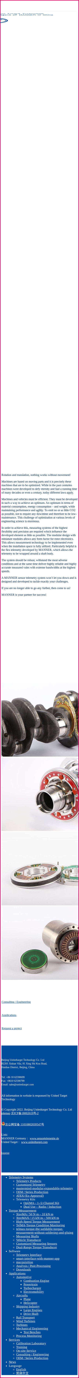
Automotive (24, 1277)
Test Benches (32, 1332)
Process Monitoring (29, 1336)
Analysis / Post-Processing (33, 1266)
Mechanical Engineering (32, 1328)
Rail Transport (25, 1317)
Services (14, 1339)
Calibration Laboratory (31, 1343)
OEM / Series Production (32, 1192)
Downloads (23, 1269)
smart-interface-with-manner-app (38, 1258)
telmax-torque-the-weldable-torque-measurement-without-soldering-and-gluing (44, 1230)
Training (21, 1347)
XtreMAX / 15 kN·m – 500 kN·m (37, 1218)
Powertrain (31, 1284)
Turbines (22, 1325)
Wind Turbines (25, 1321)
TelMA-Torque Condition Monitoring (40, 1225)
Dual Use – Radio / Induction (42, 1206)
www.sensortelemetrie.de (44, 1138)
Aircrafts (22, 1295)
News (12, 1362)
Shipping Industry (28, 1306)
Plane (27, 1299)
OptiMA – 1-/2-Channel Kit (41, 1203)
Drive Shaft (31, 1314)
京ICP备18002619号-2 (25, 1113)
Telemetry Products (28, 1181)
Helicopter (30, 1303)
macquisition (24, 1262)
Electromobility (34, 1292)
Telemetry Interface (29, 1255)
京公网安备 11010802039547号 (24, 1124)
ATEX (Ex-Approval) (30, 1195)
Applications (17, 1273)
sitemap (5, 1113)
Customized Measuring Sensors (36, 1243)
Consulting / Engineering (32, 1354)
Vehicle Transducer (28, 1240)
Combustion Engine (36, 1280)
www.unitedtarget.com (34, 1142)
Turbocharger (32, 1288)
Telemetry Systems (21, 1177)
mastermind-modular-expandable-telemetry (44, 1188)
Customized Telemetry (30, 1184)
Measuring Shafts (27, 1236)
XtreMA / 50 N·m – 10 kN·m (34, 1214)
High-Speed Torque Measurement (38, 1221)
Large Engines (33, 1310)
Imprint (5, 1153)
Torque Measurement (22, 1210)
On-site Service (26, 1350)
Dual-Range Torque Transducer (36, 1247)
